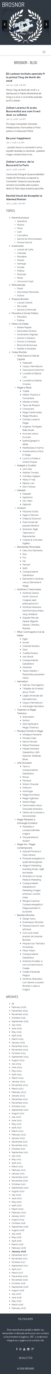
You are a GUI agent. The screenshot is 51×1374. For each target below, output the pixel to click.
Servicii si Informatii (26, 309)
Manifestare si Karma (33, 448)
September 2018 (20, 1226)
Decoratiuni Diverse (26, 331)
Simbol (26, 720)
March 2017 (17, 1272)
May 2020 (17, 1202)
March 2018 (17, 1244)
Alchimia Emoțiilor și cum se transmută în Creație (32, 965)
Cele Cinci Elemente (32, 550)
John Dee (27, 469)
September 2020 (20, 1187)
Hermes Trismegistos (33, 685)
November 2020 (20, 1180)
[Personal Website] (32, 1349)
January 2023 (18, 1095)
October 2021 (18, 1149)
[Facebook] (16, 1349)
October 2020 (19, 1184)
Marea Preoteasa (30, 745)
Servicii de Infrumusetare (29, 239)
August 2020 (18, 1191)
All (13, 1003)
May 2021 (16, 1159)
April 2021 (16, 1163)
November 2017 (20, 1258)
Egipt (25, 639)
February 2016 (19, 1308)
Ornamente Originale (27, 334)
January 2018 (19, 1251)
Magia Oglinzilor (30, 798)
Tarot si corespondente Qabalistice (30, 770)
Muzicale (21, 274)
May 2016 (16, 1301)
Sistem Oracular (30, 784)
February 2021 (19, 1170)
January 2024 (18, 1081)
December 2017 (19, 1255)
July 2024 (16, 1064)
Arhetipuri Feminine (31, 734)
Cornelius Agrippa (31, 476)
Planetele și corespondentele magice (31, 830)
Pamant (26, 564)
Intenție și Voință (30, 401)
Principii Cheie (29, 738)
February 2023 (19, 1092)
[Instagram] (20, 1349)
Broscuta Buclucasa (27, 345)
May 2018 (16, 1237)
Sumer (25, 642)
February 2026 (19, 1007)
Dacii (24, 649)
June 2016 (17, 1297)
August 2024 (18, 1060)
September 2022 (20, 1110)
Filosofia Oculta (30, 511)
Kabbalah (27, 363)
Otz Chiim (27, 501)
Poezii (20, 288)
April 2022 (17, 1127)
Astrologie (27, 791)
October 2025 (19, 1018)
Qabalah (26, 494)
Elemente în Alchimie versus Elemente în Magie (32, 582)
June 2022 (17, 1120)
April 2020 (17, 1205)
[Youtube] (24, 1349)
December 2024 (20, 1046)
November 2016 (20, 1280)
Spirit (24, 568)
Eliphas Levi (28, 483)
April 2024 (17, 1074)
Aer (24, 561)
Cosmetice (22, 235)
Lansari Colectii (24, 302)
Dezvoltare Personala (28, 292)
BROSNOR (13, 4)
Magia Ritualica (30, 416)
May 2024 (17, 1071)
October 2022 (19, 1106)
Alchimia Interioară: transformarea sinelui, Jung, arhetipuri (33, 611)
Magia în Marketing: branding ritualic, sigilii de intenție (33, 869)
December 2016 (20, 1276)
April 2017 (16, 1269)
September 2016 (20, 1287)
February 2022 (19, 1134)
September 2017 (20, 1265)
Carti (19, 232)
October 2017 (18, 1262)
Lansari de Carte (25, 249)
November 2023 (20, 1085)
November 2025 (20, 1014)
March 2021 (17, 1166)
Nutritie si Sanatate (26, 348)
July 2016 (16, 1294)
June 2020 (17, 1198)
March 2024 (18, 1078)
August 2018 (18, 1230)
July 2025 (16, 1025)
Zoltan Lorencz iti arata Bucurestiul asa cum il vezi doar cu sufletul (23, 111)
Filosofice (22, 317)
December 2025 (20, 1010)
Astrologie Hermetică (33, 706)
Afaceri (20, 260)
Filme (20, 228)
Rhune (25, 777)
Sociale (20, 267)
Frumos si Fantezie (26, 341)
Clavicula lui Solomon (33, 370)
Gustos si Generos (26, 338)
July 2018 (16, 1234)
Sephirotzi (27, 497)
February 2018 (19, 1248)
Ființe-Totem (28, 950)
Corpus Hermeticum (32, 366)
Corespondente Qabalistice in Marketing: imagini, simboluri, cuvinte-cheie (31, 890)
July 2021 (16, 1156)
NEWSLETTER (25, 1357)
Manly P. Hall (28, 479)
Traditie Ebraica (30, 653)
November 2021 (20, 1145)
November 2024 (20, 1049)
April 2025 (17, 1035)
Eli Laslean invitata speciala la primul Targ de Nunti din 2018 (24, 77)
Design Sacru (29, 918)
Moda (20, 278)
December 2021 (19, 1141)
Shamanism (28, 717)
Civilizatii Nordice (30, 646)
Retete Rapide (24, 327)
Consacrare (28, 409)
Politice (20, 270)
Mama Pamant (29, 741)
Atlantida (27, 667)
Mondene (22, 256)
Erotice (20, 295)
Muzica (20, 224)
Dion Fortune (28, 486)
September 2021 (20, 1152)
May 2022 (16, 1124)
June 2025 (17, 1028)
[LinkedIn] (28, 1349)
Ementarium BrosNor (33, 922)
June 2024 (17, 1067)
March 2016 (17, 1304)
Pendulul (26, 780)
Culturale (21, 253)
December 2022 (20, 1099)
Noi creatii (22, 306)
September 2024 (20, 1056)
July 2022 (16, 1117)
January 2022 (18, 1138)
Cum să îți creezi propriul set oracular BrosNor (32, 936)
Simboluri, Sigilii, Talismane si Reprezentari (30, 533)
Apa (24, 554)
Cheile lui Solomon (31, 518)
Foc (24, 557)
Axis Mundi (27, 656)
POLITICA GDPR (25, 1318)
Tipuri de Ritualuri (31, 405)
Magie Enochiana (31, 794)
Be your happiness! (18, 138)
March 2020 (18, 1209)
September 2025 (20, 1021)
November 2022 (20, 1103)
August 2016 (18, 1290)
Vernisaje (21, 263)
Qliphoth (26, 504)
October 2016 (18, 1283)
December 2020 (20, 1177)
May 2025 (16, 1032)
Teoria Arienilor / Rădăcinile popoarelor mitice (33, 674)
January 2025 (18, 1042)
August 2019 (18, 1219)
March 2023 (17, 1088)
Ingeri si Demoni (30, 515)
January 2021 (18, 1173)
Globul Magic (29, 802)
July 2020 (16, 1195)
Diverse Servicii (24, 242)
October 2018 (18, 1223)
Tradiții (25, 391)
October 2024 (19, 1053)
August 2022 (18, 1113)
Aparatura (22, 221)
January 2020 (18, 1216)
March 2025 (17, 1039)
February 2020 (19, 1212)
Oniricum (26, 787)
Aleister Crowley (30, 472)
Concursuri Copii (25, 281)
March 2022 (17, 1131)
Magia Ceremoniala (32, 412)
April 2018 (16, 1241)
